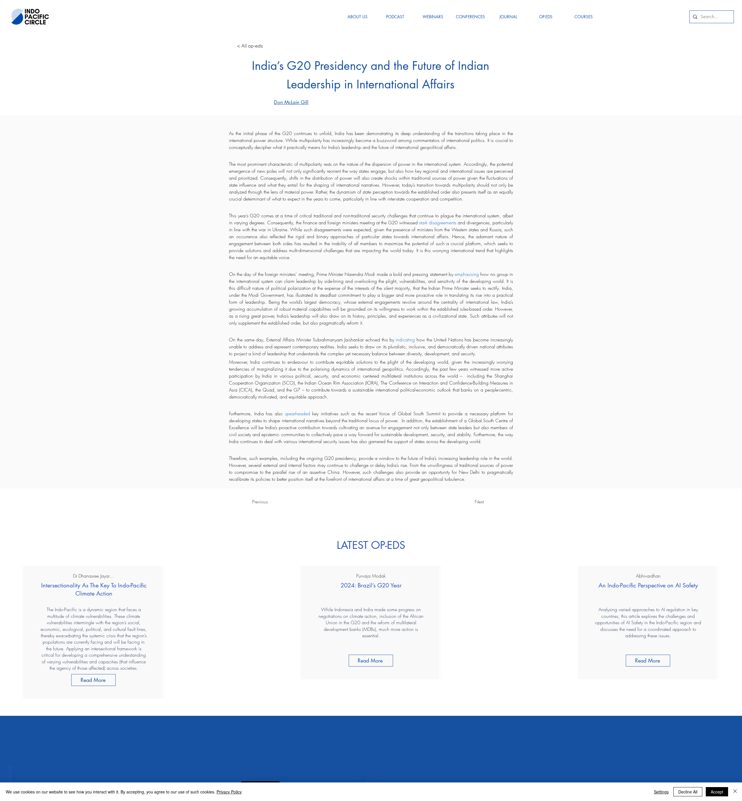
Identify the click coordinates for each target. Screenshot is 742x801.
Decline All (687, 792)
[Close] (735, 791)
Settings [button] (661, 792)
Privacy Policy (229, 792)
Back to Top (9, 778)
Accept (717, 792)
